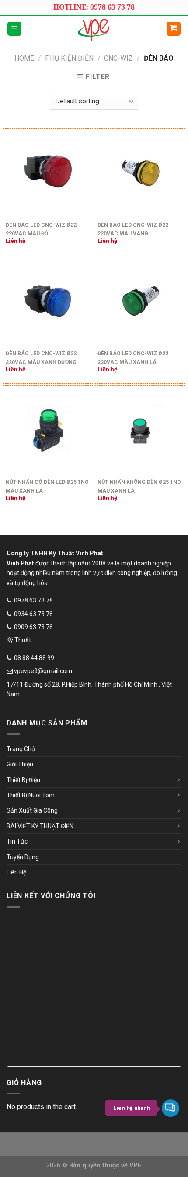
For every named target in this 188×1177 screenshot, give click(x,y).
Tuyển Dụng (23, 857)
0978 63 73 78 (33, 600)
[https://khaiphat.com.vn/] (94, 29)
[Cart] (174, 29)
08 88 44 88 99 (34, 657)
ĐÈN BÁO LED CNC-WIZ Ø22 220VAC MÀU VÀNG (132, 229)
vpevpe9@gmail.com (43, 670)
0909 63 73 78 (33, 626)
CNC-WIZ (118, 58)
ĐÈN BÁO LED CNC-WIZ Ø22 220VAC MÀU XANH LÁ (132, 357)
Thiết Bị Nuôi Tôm (31, 795)
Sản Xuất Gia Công (32, 810)
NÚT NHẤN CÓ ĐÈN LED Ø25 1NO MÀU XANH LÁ (47, 486)
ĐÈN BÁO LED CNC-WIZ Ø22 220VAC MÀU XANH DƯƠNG (41, 357)
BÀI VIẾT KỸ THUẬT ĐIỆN (40, 826)
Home (24, 58)
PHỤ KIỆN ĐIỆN (69, 58)
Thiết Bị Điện (23, 779)
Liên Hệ (16, 872)
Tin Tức (17, 841)
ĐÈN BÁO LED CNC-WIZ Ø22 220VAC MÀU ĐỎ (41, 229)
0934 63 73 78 (33, 613)
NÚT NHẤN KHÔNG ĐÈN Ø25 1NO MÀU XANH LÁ (139, 486)
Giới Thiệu (20, 764)
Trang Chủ (21, 748)
